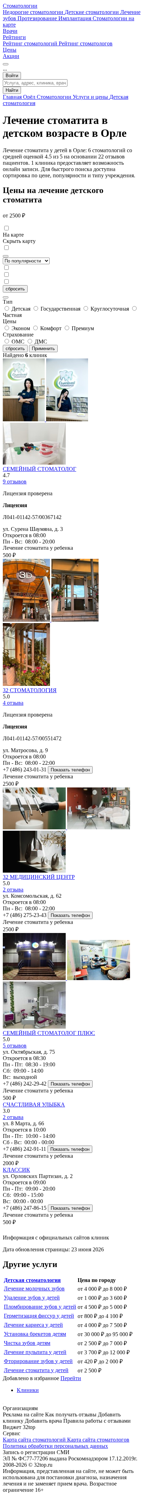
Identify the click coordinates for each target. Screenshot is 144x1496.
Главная (13, 97)
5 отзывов (15, 1046)
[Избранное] (5, 64)
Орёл (30, 97)
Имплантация (75, 18)
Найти (12, 90)
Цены (9, 50)
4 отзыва (13, 703)
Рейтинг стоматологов (86, 43)
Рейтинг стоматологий (31, 43)
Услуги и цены (91, 97)
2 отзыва (13, 890)
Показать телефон (70, 769)
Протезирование (37, 18)
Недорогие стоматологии (34, 12)
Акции (11, 56)
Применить (43, 348)
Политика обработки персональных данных (55, 1446)
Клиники (28, 1390)
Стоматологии (20, 6)
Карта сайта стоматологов (98, 1440)
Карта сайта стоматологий (35, 1440)
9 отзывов (15, 481)
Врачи (10, 31)
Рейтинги (14, 37)
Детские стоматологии (92, 12)
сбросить (15, 288)
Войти (12, 75)
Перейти (70, 1378)
